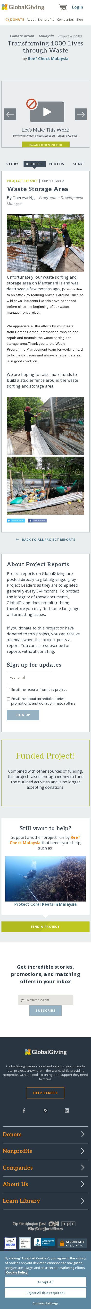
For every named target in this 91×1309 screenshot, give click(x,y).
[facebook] (24, 1110)
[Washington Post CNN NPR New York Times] (45, 1228)
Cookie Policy (16, 1272)
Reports (34, 164)
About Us (15, 1185)
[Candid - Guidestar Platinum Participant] (26, 1243)
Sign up (23, 715)
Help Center (45, 1093)
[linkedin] (67, 1110)
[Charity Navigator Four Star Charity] (11, 1243)
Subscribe (45, 1010)
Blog (79, 19)
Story (12, 164)
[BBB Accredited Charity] (46, 1243)
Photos (57, 164)
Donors (12, 1135)
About (31, 19)
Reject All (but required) (45, 1293)
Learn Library (21, 1201)
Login (77, 7)
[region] (45, 1280)
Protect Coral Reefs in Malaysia (45, 904)
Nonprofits (46, 19)
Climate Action (22, 36)
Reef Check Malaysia (48, 58)
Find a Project (45, 926)
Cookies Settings (45, 1303)
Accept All (45, 1282)
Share (78, 164)
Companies (65, 19)
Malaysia (46, 36)
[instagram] (45, 1110)
